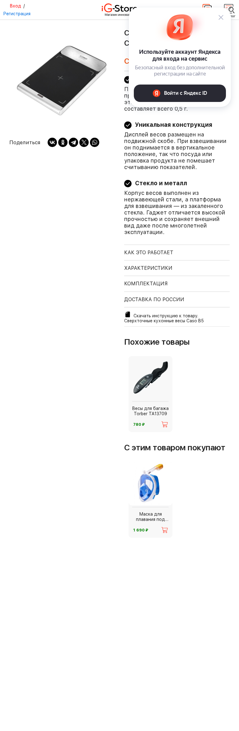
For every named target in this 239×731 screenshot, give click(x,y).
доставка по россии (154, 299)
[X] (84, 142)
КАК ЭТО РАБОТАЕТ (148, 252)
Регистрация (16, 13)
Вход (15, 5)
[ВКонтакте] (52, 142)
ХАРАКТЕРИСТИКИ (148, 268)
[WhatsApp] (94, 142)
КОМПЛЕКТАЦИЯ (146, 284)
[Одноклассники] (63, 142)
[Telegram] (73, 142)
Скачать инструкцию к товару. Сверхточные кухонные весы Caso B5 (164, 318)
